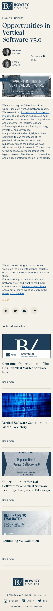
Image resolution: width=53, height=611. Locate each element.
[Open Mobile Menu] (48, 6)
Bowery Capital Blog (13, 293)
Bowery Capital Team (34, 286)
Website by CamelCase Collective (26, 606)
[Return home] (15, 6)
